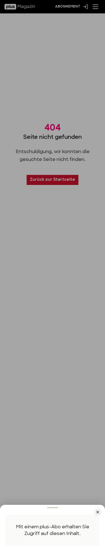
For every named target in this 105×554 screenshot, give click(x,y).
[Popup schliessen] (52, 277)
